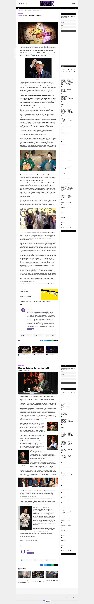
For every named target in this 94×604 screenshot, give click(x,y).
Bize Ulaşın (72, 597)
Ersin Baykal (63, 109)
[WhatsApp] (15, 58)
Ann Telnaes (68, 84)
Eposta (62, 25)
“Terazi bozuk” (48, 579)
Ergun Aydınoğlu (63, 111)
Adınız (62, 371)
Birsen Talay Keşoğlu (64, 91)
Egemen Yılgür (63, 110)
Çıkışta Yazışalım (63, 99)
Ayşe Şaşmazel (63, 81)
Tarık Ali (68, 197)
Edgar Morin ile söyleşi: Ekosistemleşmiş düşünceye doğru (24, 580)
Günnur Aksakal (63, 127)
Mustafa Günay (70, 473)
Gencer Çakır (63, 126)
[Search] (75, 8)
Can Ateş (69, 97)
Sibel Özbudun (69, 185)
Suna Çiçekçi (63, 189)
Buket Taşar (69, 89)
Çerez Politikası (56, 597)
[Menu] (19, 8)
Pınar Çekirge (63, 173)
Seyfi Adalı (62, 184)
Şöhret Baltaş (69, 227)
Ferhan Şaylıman (63, 120)
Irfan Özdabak (63, 139)
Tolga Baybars (69, 195)
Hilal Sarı (69, 133)
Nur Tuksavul (70, 482)
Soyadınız (62, 22)
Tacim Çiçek (63, 195)
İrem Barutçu (63, 222)
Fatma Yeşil (69, 121)
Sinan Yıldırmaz (63, 188)
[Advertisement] (68, 48)
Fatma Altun (70, 118)
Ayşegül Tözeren (63, 82)
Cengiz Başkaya (63, 98)
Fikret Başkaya (63, 118)
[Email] (15, 56)
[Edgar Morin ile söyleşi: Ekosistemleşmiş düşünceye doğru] (24, 574)
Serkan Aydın (69, 183)
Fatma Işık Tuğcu (63, 119)
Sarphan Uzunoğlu (64, 186)
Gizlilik (69, 597)
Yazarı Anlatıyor (21, 365)
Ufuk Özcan (69, 202)
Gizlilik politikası (64, 381)
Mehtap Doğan (70, 474)
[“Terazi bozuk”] (52, 574)
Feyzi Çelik (70, 120)
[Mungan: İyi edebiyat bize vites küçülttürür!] (38, 383)
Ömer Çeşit (70, 168)
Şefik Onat (62, 227)
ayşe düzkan (68, 83)
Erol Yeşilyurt (70, 111)
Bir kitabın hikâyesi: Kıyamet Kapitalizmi (36, 579)
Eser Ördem (62, 113)
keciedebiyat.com (28, 540)
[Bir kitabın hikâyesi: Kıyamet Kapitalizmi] (38, 574)
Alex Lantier (70, 81)
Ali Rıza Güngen (70, 82)
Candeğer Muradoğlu (64, 96)
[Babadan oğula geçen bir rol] (52, 349)
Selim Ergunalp (63, 187)
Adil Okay (62, 83)
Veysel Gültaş (63, 207)
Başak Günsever (63, 90)
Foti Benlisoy (63, 121)
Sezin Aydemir (70, 187)
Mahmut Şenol (69, 149)
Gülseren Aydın (69, 126)
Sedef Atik (62, 190)
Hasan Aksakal (63, 133)
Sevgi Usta (68, 184)
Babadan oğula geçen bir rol (50, 354)
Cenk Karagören (70, 98)
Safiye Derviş (63, 185)
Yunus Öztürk (63, 212)
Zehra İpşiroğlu (63, 217)
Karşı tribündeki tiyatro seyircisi (37, 354)
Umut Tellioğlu (63, 202)
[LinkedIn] (15, 53)
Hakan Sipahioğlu (63, 134)
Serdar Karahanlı (52, 580)
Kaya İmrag (69, 144)
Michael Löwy (63, 477)
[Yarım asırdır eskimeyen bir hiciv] (38, 33)
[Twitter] (15, 51)
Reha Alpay (69, 178)
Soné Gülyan (63, 183)
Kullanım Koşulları (61, 597)
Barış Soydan (63, 89)
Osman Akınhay (63, 168)
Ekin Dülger (69, 110)
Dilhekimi (62, 104)
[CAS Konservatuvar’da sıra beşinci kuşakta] (24, 349)
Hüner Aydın (69, 132)
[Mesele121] (47, 3)
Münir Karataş (39, 581)
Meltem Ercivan (30, 309)
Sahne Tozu (20, 13)
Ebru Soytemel (63, 112)
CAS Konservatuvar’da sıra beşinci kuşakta (23, 355)
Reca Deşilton (63, 178)
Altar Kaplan (69, 80)
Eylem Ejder (69, 109)
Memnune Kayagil (70, 476)
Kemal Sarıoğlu (63, 144)
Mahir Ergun (70, 475)
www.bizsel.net (29, 597)
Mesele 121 (62, 149)
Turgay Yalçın (63, 196)
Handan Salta (63, 132)
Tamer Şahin (63, 197)
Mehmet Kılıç (63, 476)
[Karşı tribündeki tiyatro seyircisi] (38, 349)
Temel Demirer (69, 196)
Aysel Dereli (62, 84)
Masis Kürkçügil (63, 475)
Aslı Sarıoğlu (63, 79)
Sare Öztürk (69, 189)
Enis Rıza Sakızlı (70, 112)
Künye (66, 597)
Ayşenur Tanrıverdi (70, 79)
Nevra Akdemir (63, 482)
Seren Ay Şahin (70, 188)
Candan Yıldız (63, 97)
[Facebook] (15, 49)
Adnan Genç (63, 80)
